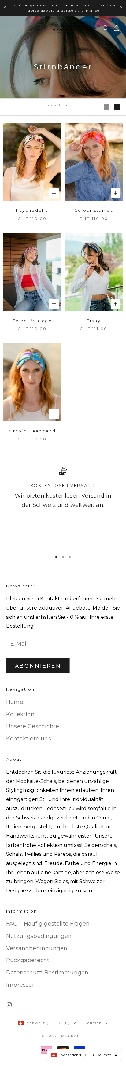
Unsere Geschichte (32, 726)
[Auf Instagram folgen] (9, 1005)
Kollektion (20, 714)
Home (14, 702)
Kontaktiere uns (28, 738)
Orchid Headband (32, 430)
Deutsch (93, 1023)
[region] (63, 506)
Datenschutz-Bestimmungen (47, 972)
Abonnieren (38, 666)
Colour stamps (93, 210)
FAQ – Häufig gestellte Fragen (48, 923)
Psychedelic (32, 210)
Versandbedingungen (36, 948)
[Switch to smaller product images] (117, 107)
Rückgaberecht (27, 960)
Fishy (94, 320)
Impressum (22, 984)
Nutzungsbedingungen (39, 936)
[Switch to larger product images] (106, 107)
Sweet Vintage (32, 320)
